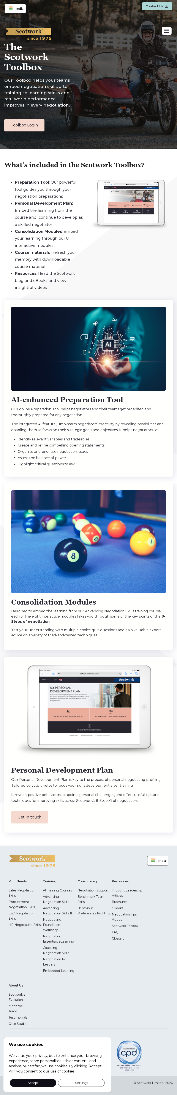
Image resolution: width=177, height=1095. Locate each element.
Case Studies (18, 1024)
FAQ (115, 932)
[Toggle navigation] (167, 31)
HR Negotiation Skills (25, 925)
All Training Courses (57, 890)
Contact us (154, 6)
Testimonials (18, 1017)
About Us (16, 985)
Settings (81, 1083)
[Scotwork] (32, 861)
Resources (120, 881)
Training (49, 881)
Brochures (119, 902)
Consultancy (87, 881)
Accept (33, 1083)
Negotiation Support (93, 890)
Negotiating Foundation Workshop (52, 925)
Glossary (118, 938)
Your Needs (18, 881)
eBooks (117, 908)
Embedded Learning (58, 971)
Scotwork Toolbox (125, 926)
